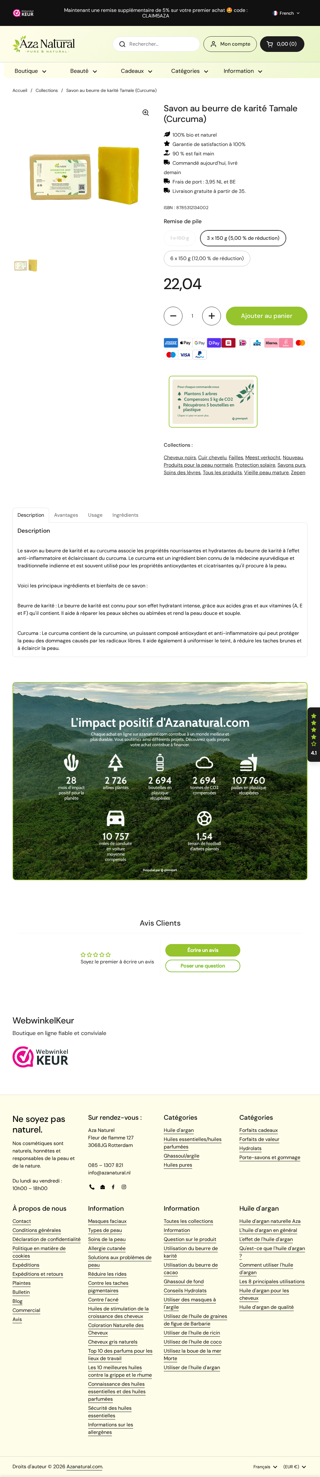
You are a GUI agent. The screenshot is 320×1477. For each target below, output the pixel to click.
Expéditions (25, 1265)
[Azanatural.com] (43, 44)
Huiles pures (178, 1165)
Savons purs (291, 465)
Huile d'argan (179, 1130)
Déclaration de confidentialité (46, 1239)
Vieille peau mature (266, 472)
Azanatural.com (84, 1466)
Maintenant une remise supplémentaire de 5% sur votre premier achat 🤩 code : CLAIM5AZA (156, 13)
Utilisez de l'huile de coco (193, 1342)
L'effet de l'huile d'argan (266, 1239)
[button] (286, 13)
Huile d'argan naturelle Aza (270, 1221)
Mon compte (235, 44)
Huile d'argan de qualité (266, 1307)
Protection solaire (255, 465)
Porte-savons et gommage (269, 1157)
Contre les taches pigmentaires (108, 1287)
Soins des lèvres (182, 472)
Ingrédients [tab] (125, 515)
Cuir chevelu (212, 457)
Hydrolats (250, 1148)
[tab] (30, 515)
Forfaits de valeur (259, 1139)
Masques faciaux (107, 1221)
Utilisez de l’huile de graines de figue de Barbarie (195, 1320)
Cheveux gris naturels (113, 1342)
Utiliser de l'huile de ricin (192, 1332)
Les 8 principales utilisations (272, 1281)
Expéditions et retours (37, 1274)
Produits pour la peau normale (198, 465)
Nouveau (293, 457)
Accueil (19, 90)
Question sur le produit (190, 1239)
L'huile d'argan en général (268, 1230)
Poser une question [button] (203, 965)
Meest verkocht (263, 457)
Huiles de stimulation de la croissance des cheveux (118, 1312)
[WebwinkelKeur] (40, 1066)
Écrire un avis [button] (203, 950)
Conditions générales (36, 1230)
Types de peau (105, 1230)
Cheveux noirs (180, 457)
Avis (17, 1319)
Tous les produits (222, 472)
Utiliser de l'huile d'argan (192, 1367)
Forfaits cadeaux (258, 1130)
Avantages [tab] (66, 515)
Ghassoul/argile (181, 1156)
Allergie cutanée (107, 1248)
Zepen (298, 472)
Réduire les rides (107, 1274)
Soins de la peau (107, 1239)
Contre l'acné (103, 1299)
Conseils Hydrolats (185, 1290)
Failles (236, 457)
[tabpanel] (160, 589)
